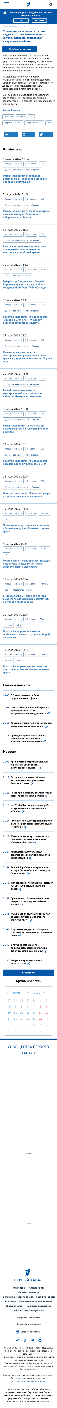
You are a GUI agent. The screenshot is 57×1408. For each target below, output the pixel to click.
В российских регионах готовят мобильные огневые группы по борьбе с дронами (27, 634)
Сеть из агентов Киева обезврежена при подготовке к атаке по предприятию (30, 710)
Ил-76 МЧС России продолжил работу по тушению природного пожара (31, 808)
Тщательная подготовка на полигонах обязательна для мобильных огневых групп (26, 528)
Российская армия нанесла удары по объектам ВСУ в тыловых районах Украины (25, 428)
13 (27, 1012)
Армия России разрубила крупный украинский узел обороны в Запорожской (29, 764)
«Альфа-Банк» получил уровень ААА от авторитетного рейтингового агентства (30, 916)
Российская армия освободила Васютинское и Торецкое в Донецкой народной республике (25, 178)
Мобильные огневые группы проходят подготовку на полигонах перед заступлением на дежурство (26, 563)
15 (40, 1012)
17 (9, 1018)
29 (21, 1000)
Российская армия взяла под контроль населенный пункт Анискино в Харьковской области (26, 214)
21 (34, 1018)
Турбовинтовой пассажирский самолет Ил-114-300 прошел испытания (32, 885)
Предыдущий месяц (8, 992)
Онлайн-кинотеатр (28, 1292)
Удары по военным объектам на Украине (22, 169)
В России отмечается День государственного (25, 697)
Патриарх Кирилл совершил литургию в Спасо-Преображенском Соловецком (32, 823)
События (17, 1310)
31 (34, 1000)
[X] (46, 134)
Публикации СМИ (34, 1310)
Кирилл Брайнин (11, 109)
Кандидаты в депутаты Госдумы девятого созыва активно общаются (30, 854)
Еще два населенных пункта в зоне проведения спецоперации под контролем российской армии (24, 249)
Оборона (31, 619)
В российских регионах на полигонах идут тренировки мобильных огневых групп (26, 669)
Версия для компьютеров (29, 1324)
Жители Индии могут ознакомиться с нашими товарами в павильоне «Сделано (30, 839)
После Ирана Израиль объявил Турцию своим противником (32, 794)
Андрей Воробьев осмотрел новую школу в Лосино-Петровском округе (30, 870)
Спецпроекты (36, 1287)
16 (46, 1012)
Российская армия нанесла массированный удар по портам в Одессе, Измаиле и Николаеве (23, 393)
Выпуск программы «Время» (26, 962)
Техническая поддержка (38, 1305)
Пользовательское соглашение (35, 1301)
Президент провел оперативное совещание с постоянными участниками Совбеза (28, 738)
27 (9, 1000)
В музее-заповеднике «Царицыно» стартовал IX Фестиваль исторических (31, 932)
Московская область (22, 275)
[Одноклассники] (28, 134)
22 (40, 1018)
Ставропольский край (22, 590)
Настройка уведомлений (28, 1317)
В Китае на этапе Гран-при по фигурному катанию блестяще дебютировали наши (29, 947)
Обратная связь (13, 1305)
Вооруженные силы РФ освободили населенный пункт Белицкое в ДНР (25, 462)
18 (15, 1018)
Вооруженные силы (12, 122)
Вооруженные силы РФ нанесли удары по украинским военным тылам (27, 494)
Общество (8, 116)
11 (15, 1012)
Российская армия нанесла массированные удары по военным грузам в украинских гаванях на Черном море (27, 356)
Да (21, 20)
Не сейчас (39, 20)
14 (34, 1012)
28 (15, 1000)
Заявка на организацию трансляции (28, 1381)
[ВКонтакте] (11, 134)
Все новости (28, 972)
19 (21, 1018)
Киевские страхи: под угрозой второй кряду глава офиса (31, 724)
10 (9, 1012)
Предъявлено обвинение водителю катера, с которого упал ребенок (30, 901)
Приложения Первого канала (17, 1296)
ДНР (49, 122)
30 (27, 1000)
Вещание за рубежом (31, 1331)
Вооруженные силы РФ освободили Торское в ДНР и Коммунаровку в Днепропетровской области (25, 319)
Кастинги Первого (45, 1296)
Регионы (21, 116)
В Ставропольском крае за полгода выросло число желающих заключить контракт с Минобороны (25, 599)
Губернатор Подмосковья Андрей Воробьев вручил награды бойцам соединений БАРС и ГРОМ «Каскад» (24, 284)
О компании (19, 1287)
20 (27, 1018)
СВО (31, 116)
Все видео (10, 1301)
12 (21, 1012)
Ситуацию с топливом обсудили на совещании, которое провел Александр (28, 780)
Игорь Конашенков (34, 122)
